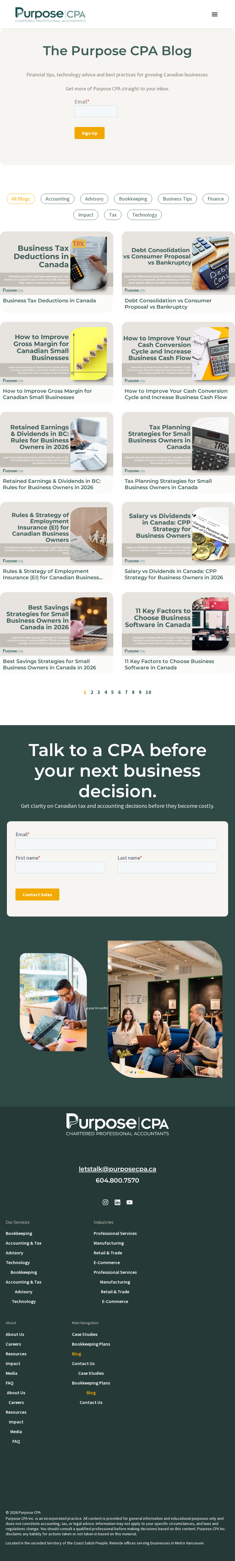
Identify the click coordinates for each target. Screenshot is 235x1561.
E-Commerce (107, 1262)
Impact (85, 214)
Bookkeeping (133, 198)
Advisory (94, 198)
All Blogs (20, 198)
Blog (76, 1353)
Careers (13, 1344)
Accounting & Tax (24, 1243)
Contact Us (83, 1363)
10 (148, 692)
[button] (214, 14)
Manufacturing (109, 1243)
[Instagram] (105, 1202)
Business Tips (177, 198)
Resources (16, 1353)
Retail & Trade (108, 1252)
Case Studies (84, 1334)
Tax (113, 214)
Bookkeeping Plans (91, 1344)
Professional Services (115, 1233)
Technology (144, 214)
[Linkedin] (117, 1202)
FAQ (9, 1383)
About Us (15, 1334)
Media (11, 1373)
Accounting (58, 198)
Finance (215, 198)
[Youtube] (129, 1202)
